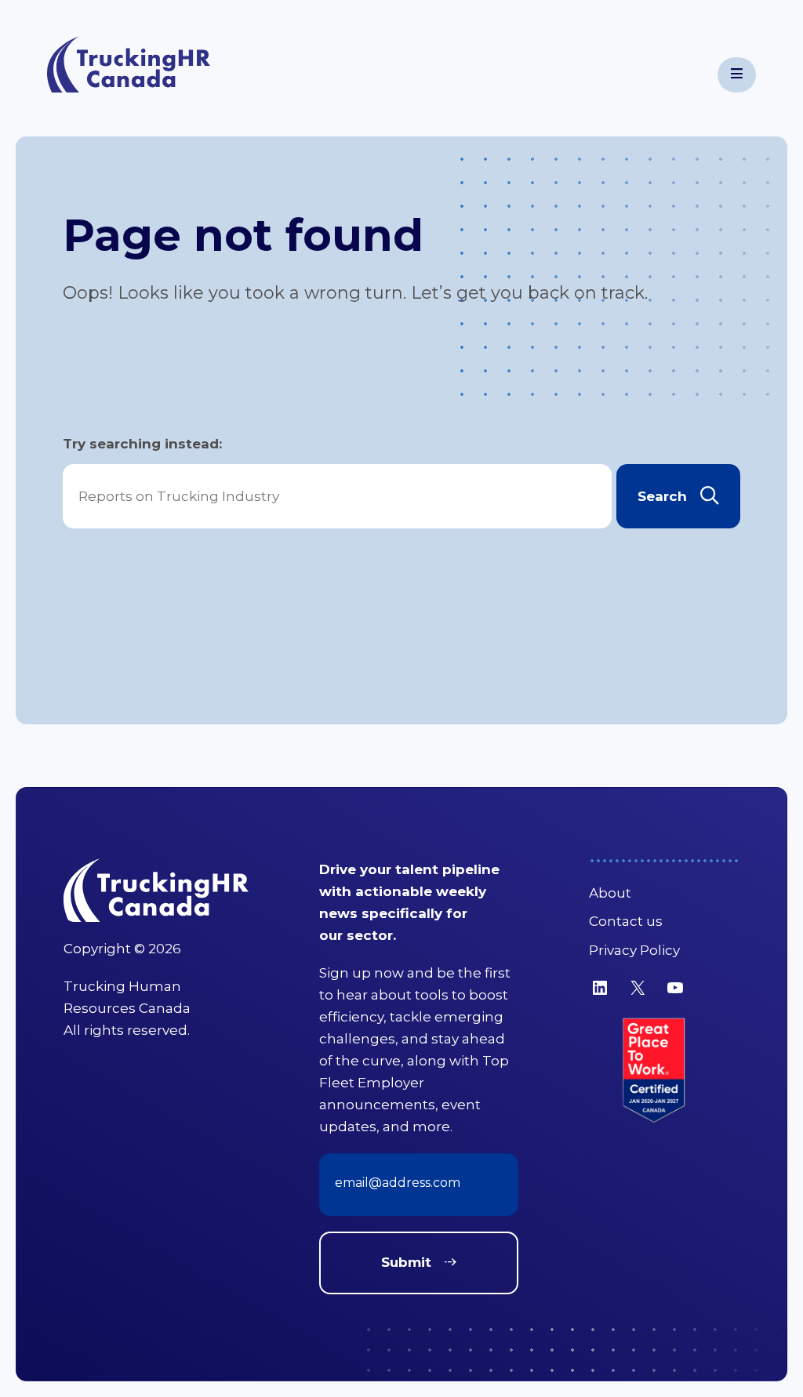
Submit (406, 1262)
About (610, 893)
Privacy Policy (634, 950)
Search (662, 496)
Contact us (626, 921)
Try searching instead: (142, 444)
